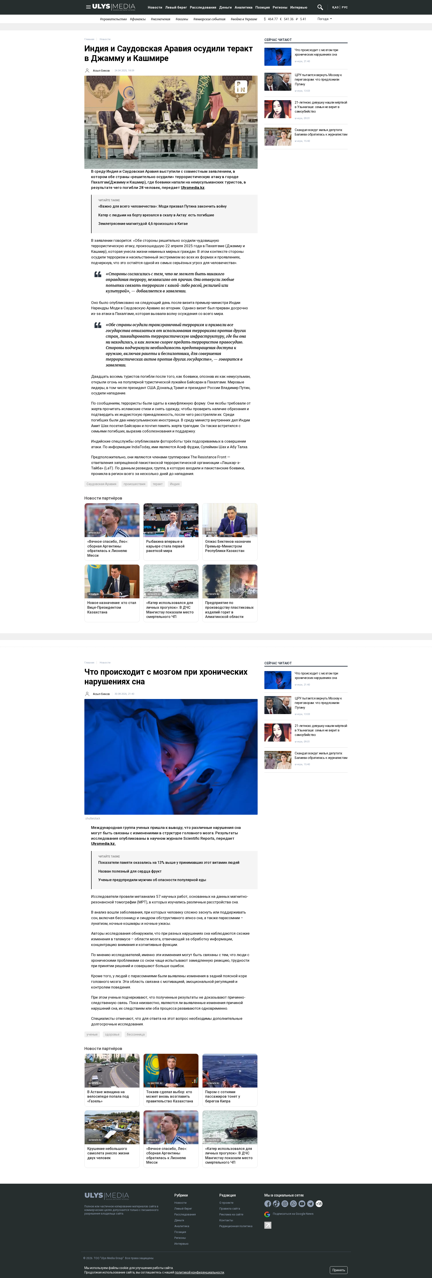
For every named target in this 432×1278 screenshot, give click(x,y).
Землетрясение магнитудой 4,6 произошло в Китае (143, 224)
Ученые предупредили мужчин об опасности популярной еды (152, 880)
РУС (345, 7)
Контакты (226, 1220)
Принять (339, 1270)
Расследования (203, 7)
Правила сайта (229, 1208)
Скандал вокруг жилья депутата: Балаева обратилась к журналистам (321, 132)
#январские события (209, 19)
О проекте (226, 1202)
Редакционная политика (235, 1226)
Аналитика (243, 7)
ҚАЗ (335, 7)
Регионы (280, 7)
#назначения (160, 19)
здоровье (112, 1034)
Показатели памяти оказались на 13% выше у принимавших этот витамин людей (168, 862)
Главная (89, 39)
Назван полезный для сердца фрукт (130, 871)
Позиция (262, 7)
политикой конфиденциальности (199, 1272)
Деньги (225, 7)
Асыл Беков (101, 70)
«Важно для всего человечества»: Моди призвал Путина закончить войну (162, 206)
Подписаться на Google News (293, 1213)
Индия (175, 484)
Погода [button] (323, 19)
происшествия (134, 484)
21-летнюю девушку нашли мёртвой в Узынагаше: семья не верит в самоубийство (321, 107)
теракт (158, 484)
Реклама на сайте (231, 1214)
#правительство (113, 19)
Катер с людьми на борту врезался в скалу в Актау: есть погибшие (156, 215)
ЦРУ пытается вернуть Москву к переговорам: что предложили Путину (318, 79)
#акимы (182, 19)
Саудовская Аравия (101, 484)
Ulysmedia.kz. (103, 843)
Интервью (298, 7)
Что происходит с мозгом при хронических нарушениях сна (316, 52)
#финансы (138, 19)
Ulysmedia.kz (193, 187)
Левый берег (176, 7)
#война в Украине (244, 19)
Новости (155, 7)
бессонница (136, 1034)
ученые (92, 1034)
